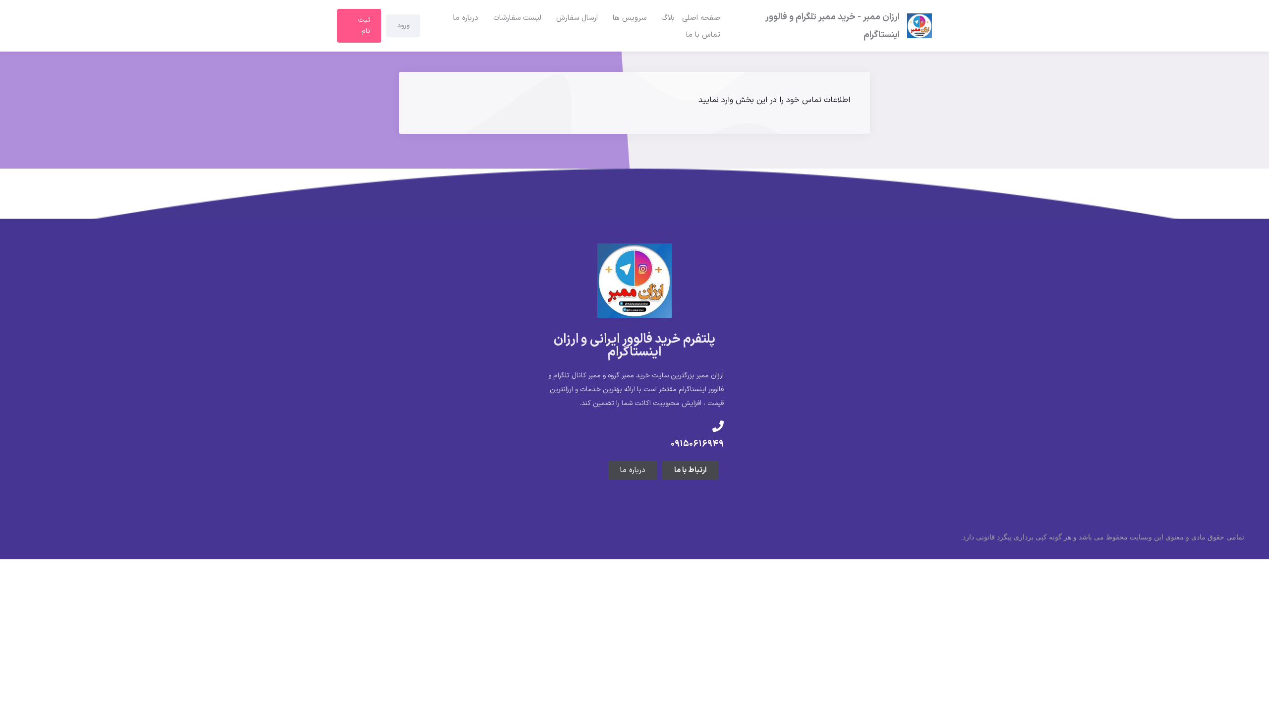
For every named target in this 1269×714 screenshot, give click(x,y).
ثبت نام (364, 25)
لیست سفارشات (517, 18)
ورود (403, 25)
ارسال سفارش (577, 18)
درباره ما (465, 18)
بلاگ (668, 18)
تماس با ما (703, 35)
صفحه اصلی (701, 18)
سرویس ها (629, 18)
